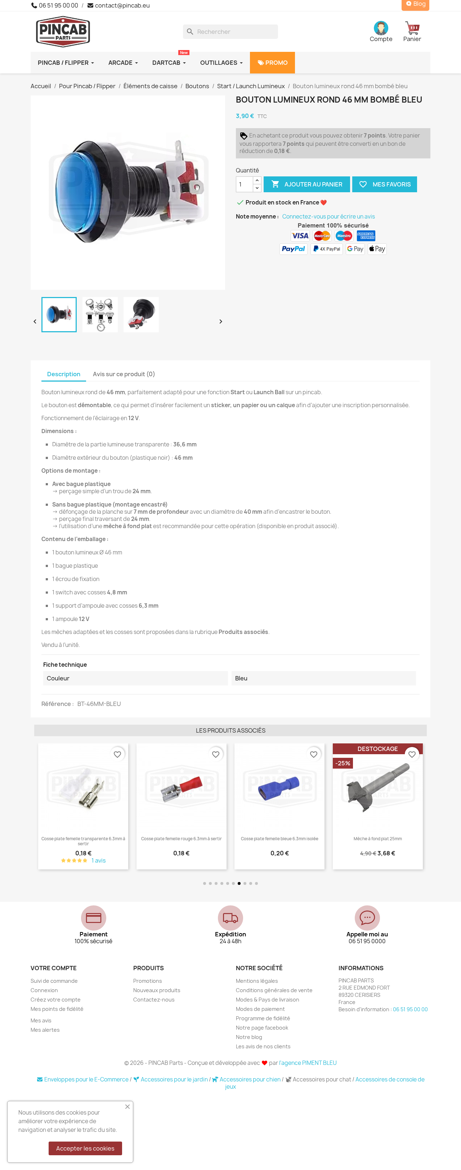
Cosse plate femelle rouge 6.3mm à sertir (181, 839)
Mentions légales (257, 980)
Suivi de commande (54, 980)
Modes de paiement (260, 1008)
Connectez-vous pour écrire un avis (328, 216)
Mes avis (41, 1020)
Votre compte (54, 968)
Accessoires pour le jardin (174, 1079)
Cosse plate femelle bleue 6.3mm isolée (279, 839)
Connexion (44, 990)
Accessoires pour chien (250, 1079)
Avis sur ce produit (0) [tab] (124, 374)
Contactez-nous (154, 999)
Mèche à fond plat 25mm (378, 839)
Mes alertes (45, 1029)
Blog (419, 4)
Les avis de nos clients (263, 1046)
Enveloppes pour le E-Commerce (86, 1079)
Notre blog (249, 1037)
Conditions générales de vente (274, 990)
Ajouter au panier (307, 184)
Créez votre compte (56, 999)
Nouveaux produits (156, 990)
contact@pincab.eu (122, 5)
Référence (56, 703)
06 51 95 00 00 (58, 5)
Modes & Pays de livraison (267, 999)
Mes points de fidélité (57, 1008)
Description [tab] (63, 374)
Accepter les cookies (85, 1148)
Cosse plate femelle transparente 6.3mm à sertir (83, 841)
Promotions (147, 980)
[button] (41, 806)
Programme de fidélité (263, 1018)
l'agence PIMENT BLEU (308, 1063)
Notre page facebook (262, 1027)
